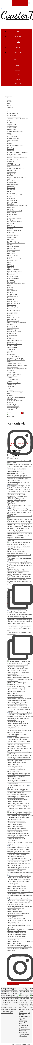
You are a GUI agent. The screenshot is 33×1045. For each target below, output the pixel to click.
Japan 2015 (10, 266)
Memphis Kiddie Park (13, 310)
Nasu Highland (11, 319)
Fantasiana (10, 204)
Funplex (9, 225)
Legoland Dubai (12, 294)
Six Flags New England (14, 363)
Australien (10, 135)
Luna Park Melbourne (13, 303)
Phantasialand (11, 333)
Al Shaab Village (12, 127)
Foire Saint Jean (12, 213)
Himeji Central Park (13, 246)
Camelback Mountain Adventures (17, 158)
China (8, 166)
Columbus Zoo (11, 172)
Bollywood (10, 149)
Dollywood (10, 186)
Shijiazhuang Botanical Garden (16, 360)
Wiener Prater (11, 404)
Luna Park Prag (11, 305)
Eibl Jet (9, 191)
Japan (9, 264)
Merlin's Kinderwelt (13, 312)
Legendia (10, 292)
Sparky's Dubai (11, 372)
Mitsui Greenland (12, 314)
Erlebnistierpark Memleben (15, 195)
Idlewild (9, 257)
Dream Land (11, 188)
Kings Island (11, 282)
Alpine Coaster (11, 129)
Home (18, 31)
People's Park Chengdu (14, 331)
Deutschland (11, 181)
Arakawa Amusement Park (15, 131)
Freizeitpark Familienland (14, 218)
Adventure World (12, 113)
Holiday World (11, 253)
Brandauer (10, 150)
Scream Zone (11, 354)
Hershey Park (11, 241)
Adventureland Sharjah (14, 117)
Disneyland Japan (12, 182)
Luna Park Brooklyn (13, 301)
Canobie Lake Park (12, 159)
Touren (9, 381)
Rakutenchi (10, 342)
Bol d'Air (9, 147)
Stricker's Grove (12, 376)
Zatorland (10, 409)
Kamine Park (11, 275)
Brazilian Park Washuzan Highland (17, 152)
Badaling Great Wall (13, 138)
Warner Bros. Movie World (15, 400)
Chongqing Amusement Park (15, 168)
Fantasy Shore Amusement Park (17, 205)
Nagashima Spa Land (13, 317)
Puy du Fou (10, 338)
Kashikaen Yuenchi (12, 276)
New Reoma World (13, 321)
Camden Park (11, 156)
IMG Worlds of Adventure (15, 259)
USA (18, 42)
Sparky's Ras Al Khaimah (14, 374)
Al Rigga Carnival (12, 126)
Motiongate (10, 315)
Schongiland (10, 351)
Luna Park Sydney (12, 306)
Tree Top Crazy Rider (14, 383)
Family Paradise (12, 202)
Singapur (9, 361)
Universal (10, 390)
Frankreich (10, 216)
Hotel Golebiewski (12, 255)
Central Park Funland (13, 165)
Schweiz (9, 353)
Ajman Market (11, 124)
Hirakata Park (11, 248)
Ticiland (9, 377)
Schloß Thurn (11, 349)
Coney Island (11, 174)
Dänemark (10, 175)
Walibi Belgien (11, 399)
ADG (8, 111)
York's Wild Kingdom (13, 408)
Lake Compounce (12, 291)
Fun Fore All (10, 223)
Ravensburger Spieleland (14, 344)
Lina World (10, 299)
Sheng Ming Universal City (15, 358)
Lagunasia (10, 289)
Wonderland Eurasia (13, 406)
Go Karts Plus (11, 234)
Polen (9, 337)
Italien (9, 262)
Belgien (9, 143)
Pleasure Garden (12, 335)
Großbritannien (11, 237)
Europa (18, 36)
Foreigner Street (12, 214)
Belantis (9, 142)
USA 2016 (10, 395)
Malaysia (9, 308)
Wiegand (10, 402)
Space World (11, 370)
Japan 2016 (10, 267)
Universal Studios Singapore (15, 392)
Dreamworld (11, 189)
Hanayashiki (10, 239)
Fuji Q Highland (11, 220)
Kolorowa (10, 287)
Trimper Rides (11, 385)
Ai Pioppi (9, 122)
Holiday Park (11, 252)
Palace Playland (12, 326)
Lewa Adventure (12, 298)
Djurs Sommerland (12, 184)
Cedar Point (10, 163)
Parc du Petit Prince (13, 328)
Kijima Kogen (11, 280)
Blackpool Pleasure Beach (15, 145)
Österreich (10, 324)
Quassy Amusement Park (15, 340)
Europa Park (11, 198)
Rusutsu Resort (12, 346)
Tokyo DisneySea (12, 379)
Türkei (9, 388)
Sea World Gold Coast (14, 356)
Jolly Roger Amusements (14, 271)
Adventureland (11, 115)
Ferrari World (11, 207)
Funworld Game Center (14, 230)
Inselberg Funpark (12, 260)
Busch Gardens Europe (14, 154)
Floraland (10, 209)
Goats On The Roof (13, 236)
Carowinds (10, 161)
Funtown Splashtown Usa (15, 227)
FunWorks (10, 228)
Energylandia (11, 193)
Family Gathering (12, 200)
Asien (18, 47)
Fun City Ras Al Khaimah (14, 221)
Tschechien (10, 386)
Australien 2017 (12, 136)
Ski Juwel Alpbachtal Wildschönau (17, 365)
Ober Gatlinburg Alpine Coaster (16, 322)
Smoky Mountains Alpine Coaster (17, 369)
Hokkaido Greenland (13, 250)
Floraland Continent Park (14, 211)
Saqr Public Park (12, 347)
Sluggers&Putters (12, 367)
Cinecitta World (11, 170)
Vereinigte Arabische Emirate (16, 397)
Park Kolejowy (11, 330)
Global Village (11, 232)
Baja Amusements (12, 140)
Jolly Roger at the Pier (14, 273)
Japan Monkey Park (13, 269)
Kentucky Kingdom (13, 278)
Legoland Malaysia (12, 296)
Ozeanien (18, 52)
